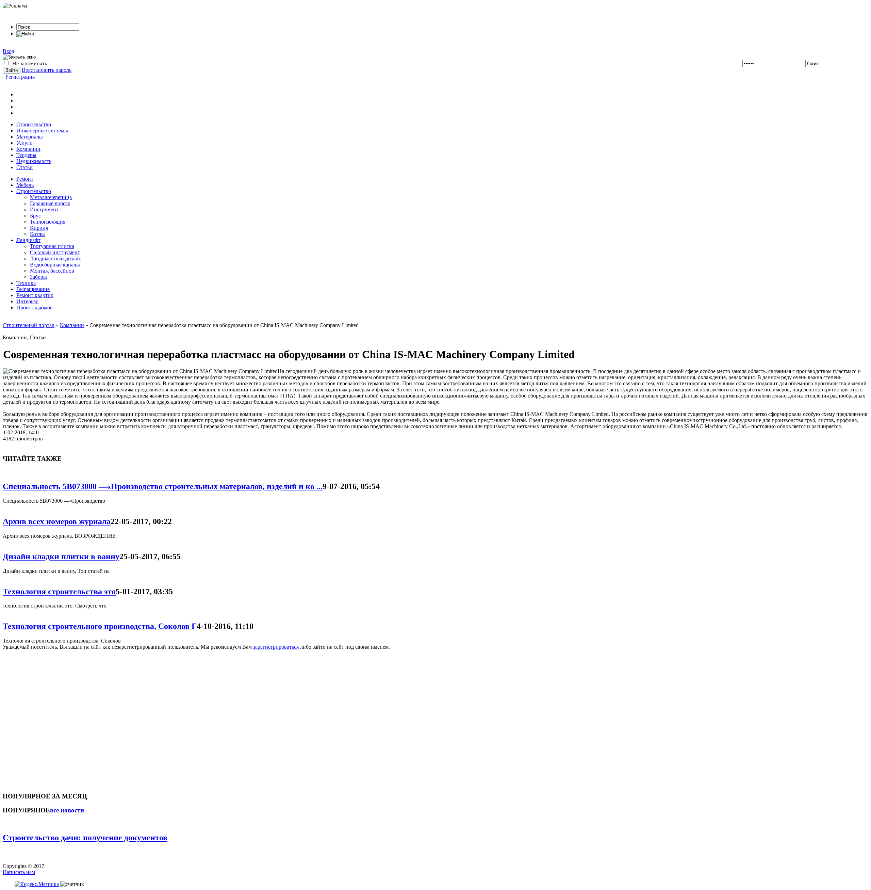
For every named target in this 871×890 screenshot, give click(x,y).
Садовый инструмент (55, 252)
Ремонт (24, 179)
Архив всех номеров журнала (57, 521)
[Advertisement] (43, 718)
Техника (26, 283)
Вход (8, 51)
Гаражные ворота (50, 203)
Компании (28, 149)
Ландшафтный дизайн (56, 258)
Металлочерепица (51, 197)
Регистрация (20, 77)
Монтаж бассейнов (52, 271)
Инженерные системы (42, 130)
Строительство (33, 124)
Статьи (24, 167)
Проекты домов (34, 307)
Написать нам (19, 872)
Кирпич (39, 228)
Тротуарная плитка (52, 246)
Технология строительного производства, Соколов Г (100, 626)
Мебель (25, 185)
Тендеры (26, 155)
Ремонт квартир (34, 295)
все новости (67, 810)
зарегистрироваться (276, 647)
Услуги (24, 143)
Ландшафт (28, 240)
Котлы (37, 234)
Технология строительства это (59, 591)
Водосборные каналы (55, 265)
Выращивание (33, 289)
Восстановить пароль (46, 70)
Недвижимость (33, 161)
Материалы (29, 137)
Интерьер (27, 301)
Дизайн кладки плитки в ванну (61, 556)
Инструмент (44, 209)
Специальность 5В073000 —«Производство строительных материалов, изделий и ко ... (163, 486)
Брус (35, 216)
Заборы (38, 277)
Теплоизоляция (47, 222)
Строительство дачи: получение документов (85, 837)
